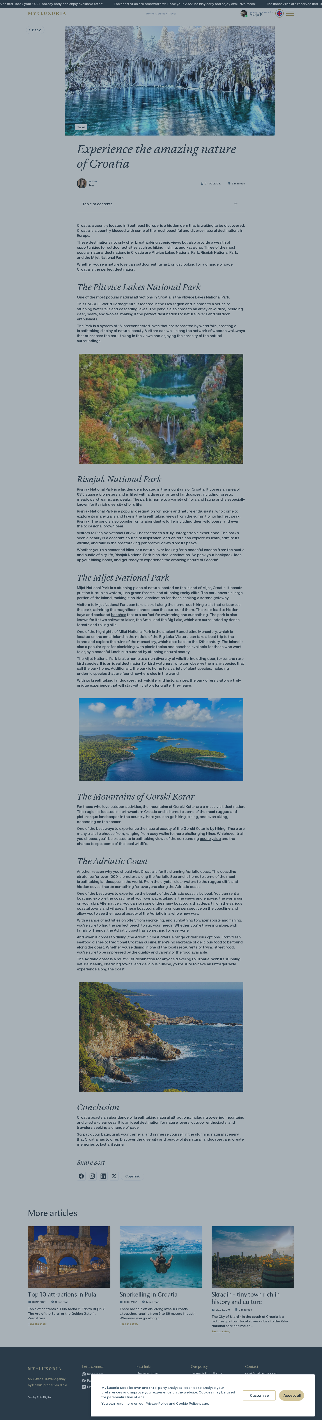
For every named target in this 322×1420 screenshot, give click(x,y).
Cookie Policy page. (192, 1403)
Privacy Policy (157, 1403)
